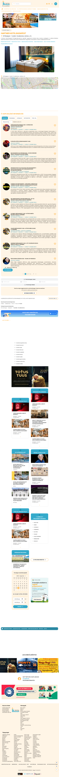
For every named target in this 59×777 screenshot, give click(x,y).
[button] (29, 83)
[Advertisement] (29, 332)
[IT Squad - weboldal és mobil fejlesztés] (37, 774)
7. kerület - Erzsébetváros (17, 36)
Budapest (7, 36)
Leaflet (57, 88)
